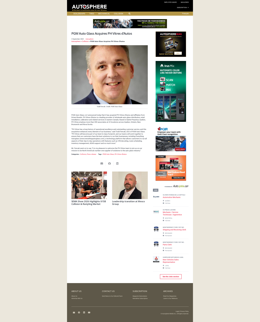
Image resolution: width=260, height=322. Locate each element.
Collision (85, 41)
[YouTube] (89, 312)
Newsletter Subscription (140, 298)
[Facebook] (79, 312)
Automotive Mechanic (172, 197)
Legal (177, 311)
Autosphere (89, 39)
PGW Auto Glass (108, 154)
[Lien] (171, 187)
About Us (74, 296)
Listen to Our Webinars (170, 298)
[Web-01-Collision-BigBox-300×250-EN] (171, 151)
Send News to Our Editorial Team (112, 296)
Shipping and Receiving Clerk (174, 230)
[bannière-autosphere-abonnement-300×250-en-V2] (171, 180)
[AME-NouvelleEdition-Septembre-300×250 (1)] (171, 56)
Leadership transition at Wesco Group (128, 202)
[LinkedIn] (84, 312)
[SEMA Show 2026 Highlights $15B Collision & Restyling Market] (89, 185)
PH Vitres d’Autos (121, 154)
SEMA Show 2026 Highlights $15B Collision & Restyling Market (88, 202)
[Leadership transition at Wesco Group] (130, 185)
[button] (188, 7)
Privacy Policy (184, 311)
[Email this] (102, 163)
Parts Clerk (167, 245)
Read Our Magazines (169, 296)
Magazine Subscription (140, 296)
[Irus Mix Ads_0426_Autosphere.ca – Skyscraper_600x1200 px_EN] (171, 121)
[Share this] (110, 163)
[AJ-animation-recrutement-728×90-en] (130, 28)
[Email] (73, 312)
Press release (91, 154)
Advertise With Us (76, 298)
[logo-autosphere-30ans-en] (89, 7)
